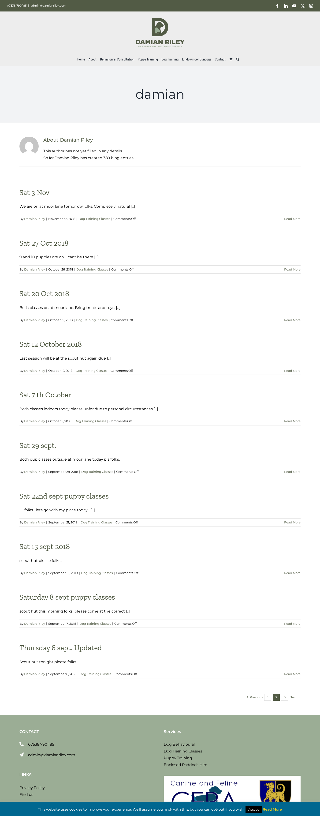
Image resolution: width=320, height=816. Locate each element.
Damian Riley (34, 219)
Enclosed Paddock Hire (185, 765)
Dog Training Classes (94, 219)
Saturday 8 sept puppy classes (67, 597)
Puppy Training (178, 758)
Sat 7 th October (45, 394)
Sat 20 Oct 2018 (44, 293)
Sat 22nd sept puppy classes (64, 496)
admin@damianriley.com (48, 5)
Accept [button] (253, 809)
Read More (292, 219)
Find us (26, 794)
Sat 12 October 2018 (50, 344)
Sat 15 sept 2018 (44, 546)
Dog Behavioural (179, 744)
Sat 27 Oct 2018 (43, 243)
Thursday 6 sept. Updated (60, 647)
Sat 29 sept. (37, 445)
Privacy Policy (32, 788)
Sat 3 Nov (34, 192)
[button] (237, 59)
